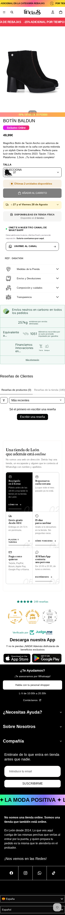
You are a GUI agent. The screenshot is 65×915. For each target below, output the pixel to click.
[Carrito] (61, 12)
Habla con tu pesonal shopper (32, 684)
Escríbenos (42, 577)
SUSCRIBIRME (32, 783)
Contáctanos (30, 700)
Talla (7, 164)
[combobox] (32, 172)
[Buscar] (12, 12)
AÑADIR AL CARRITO (34, 193)
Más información (32, 360)
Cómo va (13, 505)
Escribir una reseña (32, 416)
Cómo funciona (44, 541)
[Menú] (4, 12)
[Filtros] (4, 400)
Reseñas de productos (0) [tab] (16, 389)
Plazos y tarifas (13, 541)
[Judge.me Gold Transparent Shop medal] (15, 616)
